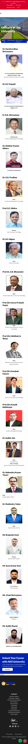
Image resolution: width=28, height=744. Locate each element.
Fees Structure (14, 703)
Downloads (14, 707)
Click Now (7, 669)
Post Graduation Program (14, 700)
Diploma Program (14, 696)
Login (14, 3)
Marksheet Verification (14, 712)
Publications (14, 709)
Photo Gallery (14, 714)
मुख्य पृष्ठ (4, 41)
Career (18, 7)
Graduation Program (14, 698)
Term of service (18, 734)
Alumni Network (10, 5)
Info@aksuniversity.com (20, 1)
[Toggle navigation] (1, 13)
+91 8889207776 (8, 1)
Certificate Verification (14, 710)
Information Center (11, 7)
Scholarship (14, 705)
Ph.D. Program (14, 701)
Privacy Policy (9, 734)
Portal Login (18, 5)
